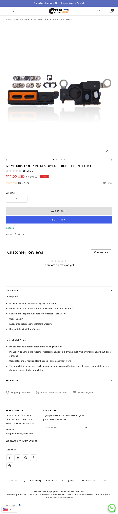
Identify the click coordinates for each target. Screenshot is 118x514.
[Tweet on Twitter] (23, 234)
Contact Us (104, 480)
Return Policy (51, 480)
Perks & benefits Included (54, 392)
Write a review (101, 252)
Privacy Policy (35, 480)
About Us (13, 480)
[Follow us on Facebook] (9, 457)
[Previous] (7, 160)
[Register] (86, 427)
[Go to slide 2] (56, 159)
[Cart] (110, 11)
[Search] (13, 11)
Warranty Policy (68, 480)
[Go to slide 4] (61, 159)
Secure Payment (86, 392)
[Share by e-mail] (28, 234)
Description (12, 290)
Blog (23, 480)
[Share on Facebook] (15, 234)
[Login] (104, 11)
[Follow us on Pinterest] (33, 457)
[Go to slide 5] (64, 159)
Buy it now (59, 219)
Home (8, 19)
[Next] (111, 160)
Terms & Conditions (87, 480)
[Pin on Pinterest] (19, 234)
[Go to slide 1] (53, 159)
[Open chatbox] (112, 508)
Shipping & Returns (21, 392)
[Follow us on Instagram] (25, 457)
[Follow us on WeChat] (9, 465)
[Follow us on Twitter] (17, 457)
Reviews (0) (12, 380)
